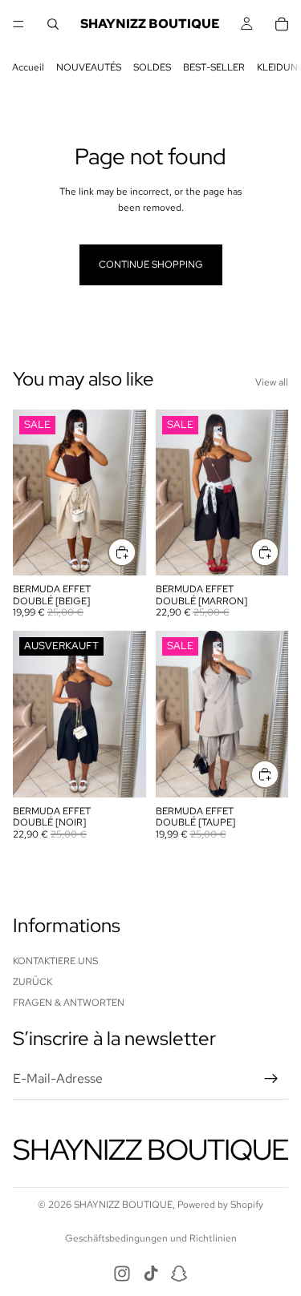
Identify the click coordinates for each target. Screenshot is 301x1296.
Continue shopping (151, 264)
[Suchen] (53, 24)
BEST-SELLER (214, 67)
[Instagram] (122, 1273)
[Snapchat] (179, 1273)
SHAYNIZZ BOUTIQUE (123, 1204)
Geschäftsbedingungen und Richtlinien (151, 1238)
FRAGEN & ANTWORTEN (68, 1002)
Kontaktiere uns (55, 960)
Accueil (28, 67)
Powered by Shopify (220, 1204)
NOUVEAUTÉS (88, 67)
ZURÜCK (32, 981)
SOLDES (152, 67)
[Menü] (18, 24)
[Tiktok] (151, 1273)
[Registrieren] (271, 1079)
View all (271, 382)
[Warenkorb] (281, 24)
